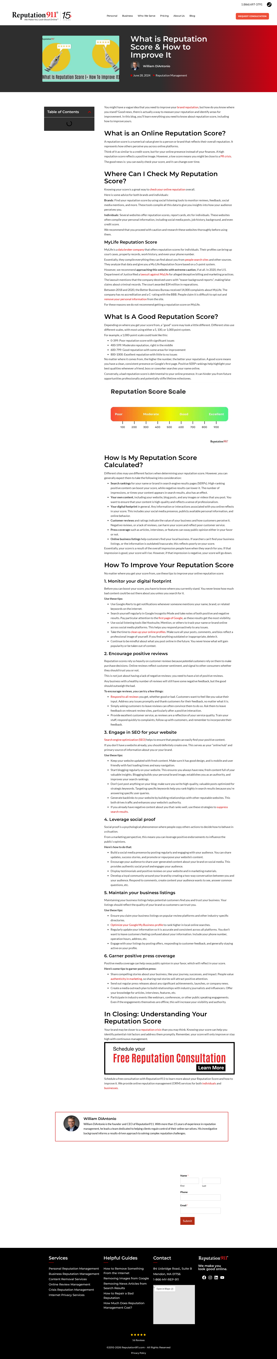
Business (127, 15)
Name (184, 1175)
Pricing (164, 15)
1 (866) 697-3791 (251, 4)
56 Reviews (138, 1340)
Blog (192, 15)
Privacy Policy (138, 1352)
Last (204, 1186)
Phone (184, 1191)
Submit (187, 1221)
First (182, 1186)
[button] (89, 112)
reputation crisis (151, 1029)
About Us (179, 15)
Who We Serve (146, 15)
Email (184, 1205)
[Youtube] (222, 1278)
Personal (112, 15)
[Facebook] (204, 1278)
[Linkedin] (216, 1278)
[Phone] (269, 4)
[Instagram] (210, 1278)
